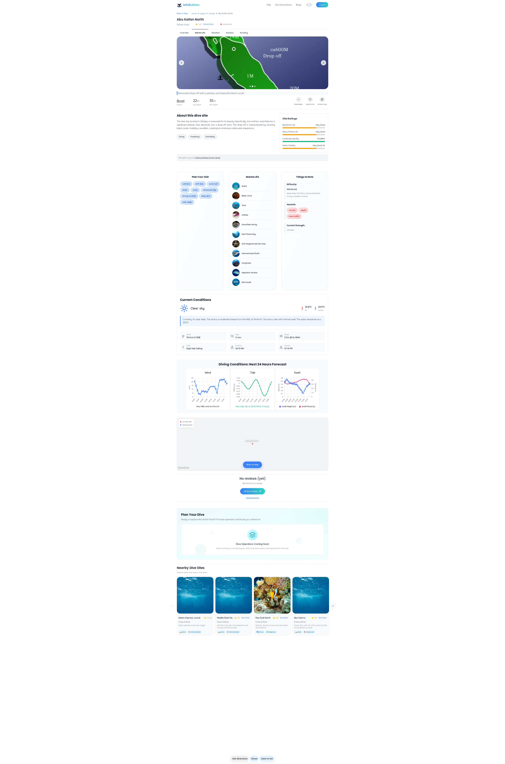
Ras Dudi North (263, 617)
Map (269, 4)
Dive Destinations (283, 4)
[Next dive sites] (333, 606)
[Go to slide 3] (255, 86)
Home (194, 13)
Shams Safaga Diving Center (207, 158)
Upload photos (252, 498)
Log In (322, 4)
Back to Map (182, 13)
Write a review (251, 491)
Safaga (212, 13)
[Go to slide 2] (252, 86)
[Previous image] (181, 62)
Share (254, 758)
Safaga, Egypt (183, 24)
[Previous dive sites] (172, 606)
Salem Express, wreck (189, 617)
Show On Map (252, 464)
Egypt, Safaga (184, 622)
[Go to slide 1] (250, 86)
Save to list (267, 758)
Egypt (202, 13)
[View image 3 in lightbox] (252, 62)
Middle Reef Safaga (227, 617)
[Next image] (323, 62)
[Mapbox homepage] (183, 467)
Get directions (240, 758)
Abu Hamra (299, 617)
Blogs (298, 4)
